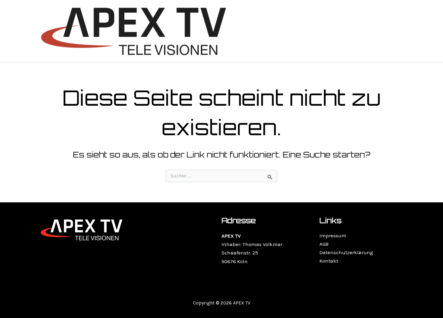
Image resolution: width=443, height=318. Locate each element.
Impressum (332, 235)
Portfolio (284, 31)
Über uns (355, 31)
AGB (323, 244)
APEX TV (253, 31)
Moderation (320, 31)
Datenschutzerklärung (346, 252)
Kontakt (387, 31)
